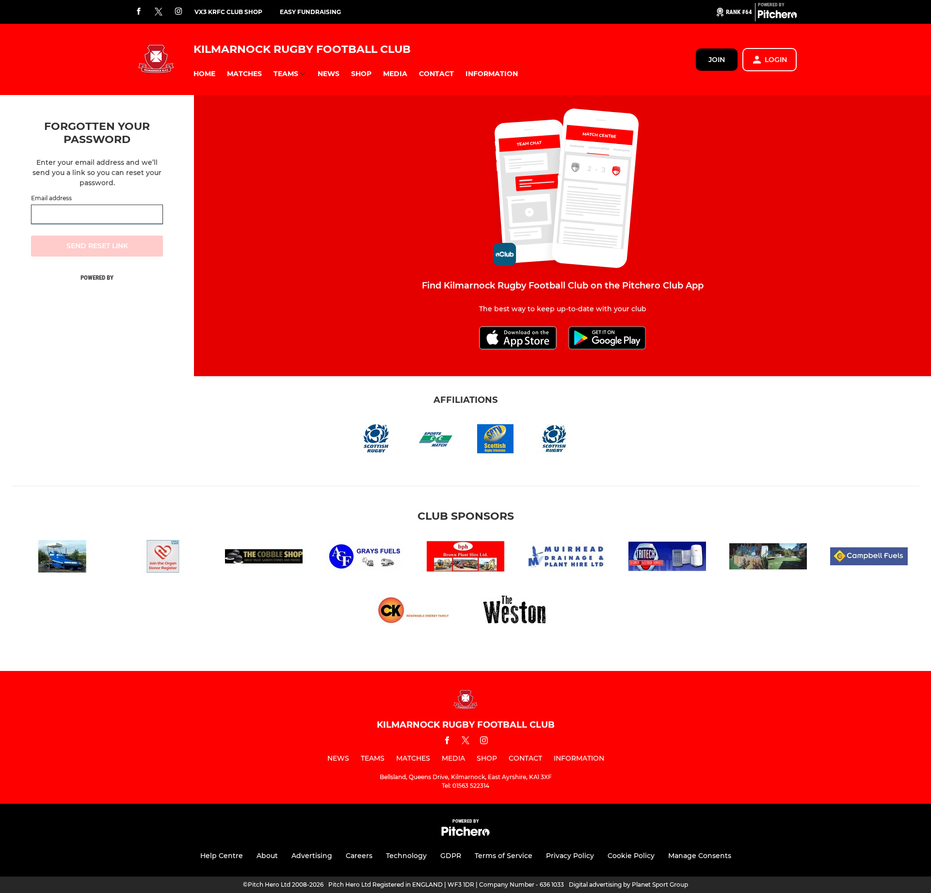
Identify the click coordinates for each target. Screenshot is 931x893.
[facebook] (138, 12)
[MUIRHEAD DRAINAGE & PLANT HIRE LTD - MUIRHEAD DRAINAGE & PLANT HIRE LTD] (566, 558)
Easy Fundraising (310, 12)
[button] (204, 73)
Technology (406, 855)
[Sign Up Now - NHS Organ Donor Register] (163, 558)
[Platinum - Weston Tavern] (516, 612)
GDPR (450, 855)
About (267, 855)
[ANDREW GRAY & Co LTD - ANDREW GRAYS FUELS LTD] (364, 558)
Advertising (311, 855)
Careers (359, 855)
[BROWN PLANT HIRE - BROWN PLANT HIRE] (465, 558)
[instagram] (178, 12)
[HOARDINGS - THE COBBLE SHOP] (264, 558)
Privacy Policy (570, 855)
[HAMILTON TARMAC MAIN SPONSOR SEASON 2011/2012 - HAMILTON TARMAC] (62, 558)
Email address (51, 198)
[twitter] (158, 12)
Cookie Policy (631, 855)
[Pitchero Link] (777, 16)
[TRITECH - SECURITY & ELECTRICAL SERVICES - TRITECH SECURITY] (667, 558)
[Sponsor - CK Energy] (415, 612)
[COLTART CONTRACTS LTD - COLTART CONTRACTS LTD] (768, 558)
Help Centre (221, 855)
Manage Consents (699, 855)
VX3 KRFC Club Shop (228, 12)
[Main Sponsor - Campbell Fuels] (869, 558)
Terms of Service (503, 855)
